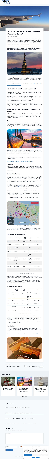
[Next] (46, 386)
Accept (28, 454)
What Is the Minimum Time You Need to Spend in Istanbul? (34, 366)
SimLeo (9, 36)
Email (20, 446)
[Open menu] (47, 2)
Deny (36, 454)
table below (20, 186)
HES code (35, 83)
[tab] (22, 396)
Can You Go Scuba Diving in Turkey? (12, 365)
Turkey (12, 29)
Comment (8, 433)
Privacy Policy (38, 457)
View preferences (44, 454)
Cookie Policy (33, 457)
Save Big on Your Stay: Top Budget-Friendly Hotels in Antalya (8, 390)
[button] (47, 446)
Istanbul (8, 29)
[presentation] (8, 381)
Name (7, 446)
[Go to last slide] (2, 386)
